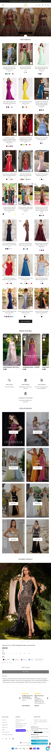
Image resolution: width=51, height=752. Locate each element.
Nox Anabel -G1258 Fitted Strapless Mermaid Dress (25, 67)
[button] (12, 352)
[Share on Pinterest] (9, 662)
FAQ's (3, 729)
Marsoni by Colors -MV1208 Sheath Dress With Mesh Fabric (25, 244)
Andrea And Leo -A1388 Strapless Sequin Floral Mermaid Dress (9, 174)
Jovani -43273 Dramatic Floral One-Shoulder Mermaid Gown (9, 102)
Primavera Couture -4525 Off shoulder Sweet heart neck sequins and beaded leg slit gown (41, 209)
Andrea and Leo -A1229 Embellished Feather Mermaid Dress (18, 645)
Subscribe (38, 732)
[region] (25, 22)
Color (3, 656)
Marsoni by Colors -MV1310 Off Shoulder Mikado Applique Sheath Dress (41, 245)
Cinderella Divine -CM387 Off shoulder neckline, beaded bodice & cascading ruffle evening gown (41, 104)
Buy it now (25, 671)
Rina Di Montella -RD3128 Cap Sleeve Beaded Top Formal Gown (9, 244)
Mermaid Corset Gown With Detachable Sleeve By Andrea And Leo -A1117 (9, 68)
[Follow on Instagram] (6, 738)
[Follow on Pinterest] (9, 738)
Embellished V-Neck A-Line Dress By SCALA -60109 (25, 278)
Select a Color (25, 667)
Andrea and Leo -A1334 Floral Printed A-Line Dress (41, 138)
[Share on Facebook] (5, 662)
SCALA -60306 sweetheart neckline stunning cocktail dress (9, 278)
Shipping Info (5, 725)
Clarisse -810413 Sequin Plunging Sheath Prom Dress (25, 312)
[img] (27, 693)
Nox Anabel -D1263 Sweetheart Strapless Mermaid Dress (41, 174)
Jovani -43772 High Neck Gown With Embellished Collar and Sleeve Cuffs (41, 68)
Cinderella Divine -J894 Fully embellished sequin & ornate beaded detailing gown (25, 139)
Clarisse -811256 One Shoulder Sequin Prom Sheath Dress (41, 312)
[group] (25, 22)
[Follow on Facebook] (2, 738)
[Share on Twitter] (7, 662)
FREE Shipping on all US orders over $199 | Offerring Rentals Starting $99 (25, 1)
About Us (4, 720)
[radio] (3, 653)
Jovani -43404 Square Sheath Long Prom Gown (25, 102)
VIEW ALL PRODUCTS (25, 321)
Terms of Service (5, 732)
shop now (13, 503)
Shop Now (13, 432)
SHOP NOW (37, 468)
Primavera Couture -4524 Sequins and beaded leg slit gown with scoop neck (25, 208)
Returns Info (4, 727)
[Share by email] (11, 662)
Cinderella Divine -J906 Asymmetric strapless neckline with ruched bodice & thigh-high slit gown (9, 140)
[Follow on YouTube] (13, 738)
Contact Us (4, 722)
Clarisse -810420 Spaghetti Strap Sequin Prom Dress (9, 312)
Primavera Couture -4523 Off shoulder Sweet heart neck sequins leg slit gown (9, 208)
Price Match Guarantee (7, 734)
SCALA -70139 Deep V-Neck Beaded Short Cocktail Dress (41, 278)
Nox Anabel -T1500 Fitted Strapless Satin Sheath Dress (25, 174)
